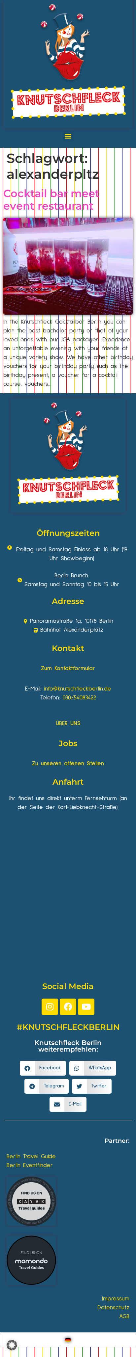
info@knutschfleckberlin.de (77, 689)
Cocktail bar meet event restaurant (51, 199)
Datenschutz (113, 1308)
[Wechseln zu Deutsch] (68, 1339)
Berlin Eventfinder (30, 1165)
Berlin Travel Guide (31, 1157)
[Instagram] (50, 1007)
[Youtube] (86, 1007)
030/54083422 (79, 698)
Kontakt (68, 648)
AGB (124, 1316)
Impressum (115, 1299)
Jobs (68, 743)
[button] (68, 135)
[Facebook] (68, 1007)
